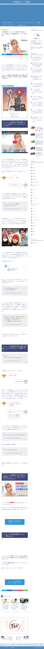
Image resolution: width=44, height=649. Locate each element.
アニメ (33, 192)
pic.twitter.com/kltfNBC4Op (11, 449)
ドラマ (33, 211)
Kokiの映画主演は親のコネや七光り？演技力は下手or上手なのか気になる (37, 59)
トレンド (34, 208)
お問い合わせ (22, 25)
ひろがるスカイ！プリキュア (36, 186)
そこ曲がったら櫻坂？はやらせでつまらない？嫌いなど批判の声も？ (37, 98)
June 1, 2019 (17, 208)
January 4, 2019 (18, 324)
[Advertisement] (22, 12)
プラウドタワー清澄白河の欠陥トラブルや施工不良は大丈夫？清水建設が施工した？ (37, 112)
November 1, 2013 (18, 453)
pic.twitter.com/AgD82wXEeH (16, 321)
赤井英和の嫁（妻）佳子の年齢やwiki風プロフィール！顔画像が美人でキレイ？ (37, 78)
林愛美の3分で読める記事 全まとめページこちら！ (14, 521)
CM (33, 164)
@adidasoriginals (13, 288)
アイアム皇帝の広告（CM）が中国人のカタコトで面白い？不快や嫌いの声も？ (37, 91)
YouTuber (34, 176)
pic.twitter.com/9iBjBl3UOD (19, 434)
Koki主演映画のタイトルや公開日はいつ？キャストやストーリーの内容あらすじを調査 (37, 119)
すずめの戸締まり (8, 22)
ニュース (34, 214)
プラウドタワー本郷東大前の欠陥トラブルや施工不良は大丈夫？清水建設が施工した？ (37, 104)
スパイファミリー (35, 198)
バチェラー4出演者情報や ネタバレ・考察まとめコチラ (15, 582)
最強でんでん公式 (15, 116)
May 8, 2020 (17, 360)
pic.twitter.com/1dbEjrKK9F (16, 357)
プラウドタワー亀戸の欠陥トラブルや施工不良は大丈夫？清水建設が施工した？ (37, 85)
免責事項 (12, 647)
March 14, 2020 (18, 293)
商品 (33, 222)
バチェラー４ (4, 29)
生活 (33, 228)
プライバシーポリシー (9, 25)
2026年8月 (34, 242)
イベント (34, 195)
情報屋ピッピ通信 (22, 2)
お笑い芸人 (34, 179)
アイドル (34, 189)
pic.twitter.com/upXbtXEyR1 (9, 289)
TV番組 (38, 22)
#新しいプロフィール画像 (9, 434)
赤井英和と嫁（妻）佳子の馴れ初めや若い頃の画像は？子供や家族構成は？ (37, 64)
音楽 (33, 234)
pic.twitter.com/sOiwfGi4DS (9, 205)
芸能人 (33, 231)
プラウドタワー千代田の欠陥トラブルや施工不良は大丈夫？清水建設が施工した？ (37, 71)
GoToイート (34, 167)
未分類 (33, 225)
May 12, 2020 (17, 438)
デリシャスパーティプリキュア (24, 22)
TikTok (33, 170)
